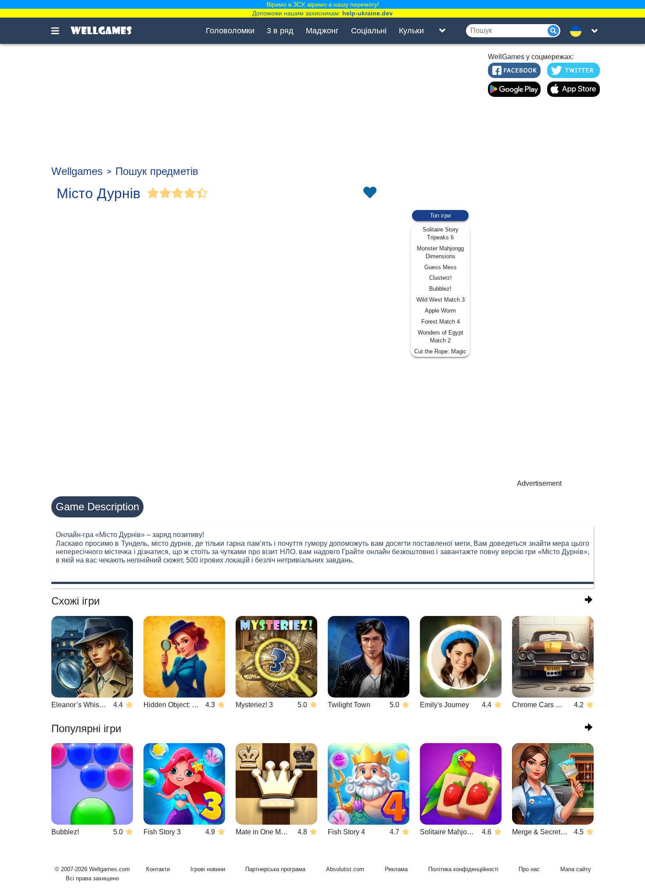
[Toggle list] (442, 31)
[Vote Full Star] (153, 193)
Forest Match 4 (440, 321)
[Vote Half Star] (202, 193)
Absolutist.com (345, 869)
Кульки (411, 30)
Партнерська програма (275, 869)
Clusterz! (440, 277)
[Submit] (553, 30)
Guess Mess (440, 267)
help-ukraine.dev (367, 13)
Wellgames (77, 171)
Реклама (396, 869)
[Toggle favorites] (369, 193)
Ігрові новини (207, 869)
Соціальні (369, 30)
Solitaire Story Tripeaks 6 (441, 233)
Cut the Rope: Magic (440, 351)
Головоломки (230, 30)
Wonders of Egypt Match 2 (440, 336)
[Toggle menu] (60, 31)
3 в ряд (280, 30)
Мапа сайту (575, 869)
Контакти (158, 869)
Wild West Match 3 (440, 299)
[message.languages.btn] (578, 31)
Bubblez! (440, 288)
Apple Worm (440, 310)
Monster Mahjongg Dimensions (440, 252)
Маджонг (322, 30)
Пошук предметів (156, 171)
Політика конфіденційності (463, 869)
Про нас (529, 869)
